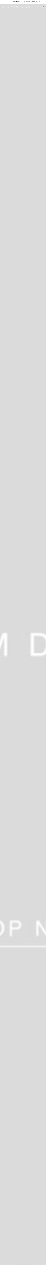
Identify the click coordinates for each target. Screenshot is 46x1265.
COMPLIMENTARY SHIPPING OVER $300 (23, 2)
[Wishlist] (38, 6)
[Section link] (23, 634)
